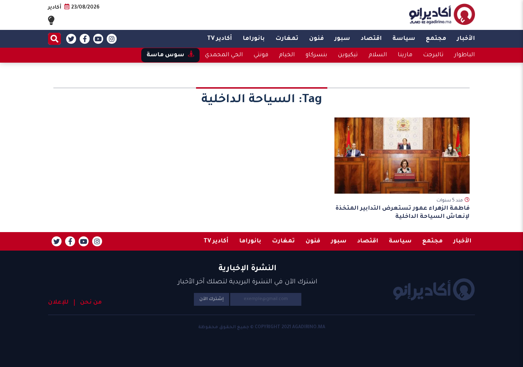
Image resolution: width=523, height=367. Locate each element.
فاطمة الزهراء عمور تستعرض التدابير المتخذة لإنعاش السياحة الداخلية (403, 212)
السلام (378, 55)
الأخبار (466, 39)
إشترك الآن (211, 299)
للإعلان (58, 302)
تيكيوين (348, 55)
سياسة (403, 39)
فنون (316, 39)
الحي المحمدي (224, 55)
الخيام (287, 55)
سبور (342, 39)
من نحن (91, 302)
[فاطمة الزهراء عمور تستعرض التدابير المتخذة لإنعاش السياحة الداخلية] (402, 155)
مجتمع (436, 39)
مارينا (405, 55)
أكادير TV (219, 39)
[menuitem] (466, 39)
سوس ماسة (165, 55)
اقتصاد (371, 39)
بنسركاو (316, 55)
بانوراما (254, 39)
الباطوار (464, 55)
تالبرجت (433, 55)
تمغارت (287, 39)
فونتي (261, 55)
